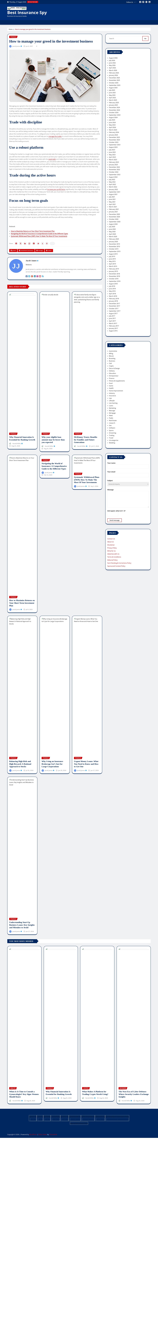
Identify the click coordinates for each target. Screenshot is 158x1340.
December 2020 (114, 214)
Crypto (111, 366)
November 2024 (114, 110)
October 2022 (113, 172)
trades (50, 250)
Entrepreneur (113, 376)
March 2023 (113, 160)
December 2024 (114, 107)
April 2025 (112, 98)
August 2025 (113, 88)
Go (145, 39)
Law (110, 398)
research (112, 423)
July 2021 (112, 197)
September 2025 (114, 85)
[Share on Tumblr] (42, 243)
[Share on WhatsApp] (29, 243)
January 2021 (113, 212)
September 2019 (114, 251)
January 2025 (113, 105)
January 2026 (113, 75)
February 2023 (114, 162)
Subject (110, 481)
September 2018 (114, 281)
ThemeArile (53, 1134)
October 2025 (113, 83)
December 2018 (114, 274)
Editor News (42, 1134)
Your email (111, 472)
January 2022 (113, 189)
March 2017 (113, 323)
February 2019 (114, 269)
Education (112, 373)
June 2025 (112, 93)
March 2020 (113, 237)
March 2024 (113, 130)
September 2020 (114, 222)
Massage (112, 411)
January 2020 (113, 242)
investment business (26, 250)
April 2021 (112, 204)
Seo (110, 425)
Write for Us (111, 551)
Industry (112, 393)
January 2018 (113, 301)
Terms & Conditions (114, 557)
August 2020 (113, 224)
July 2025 (112, 90)
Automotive (113, 351)
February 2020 (114, 239)
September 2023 (114, 145)
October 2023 (113, 142)
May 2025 (112, 95)
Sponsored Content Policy (116, 566)
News (111, 415)
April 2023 (112, 157)
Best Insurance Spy (27, 12)
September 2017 (114, 311)
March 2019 (113, 266)
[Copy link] (52, 243)
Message (110, 490)
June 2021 (112, 199)
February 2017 (114, 326)
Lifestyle (112, 401)
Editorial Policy (112, 560)
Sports (111, 430)
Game (111, 386)
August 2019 (113, 254)
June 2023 (112, 152)
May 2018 (112, 291)
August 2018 (113, 284)
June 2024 (112, 122)
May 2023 (112, 155)
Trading (111, 435)
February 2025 (114, 103)
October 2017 (113, 309)
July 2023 (112, 150)
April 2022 (112, 184)
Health (111, 388)
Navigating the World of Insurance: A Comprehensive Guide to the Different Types (39, 234)
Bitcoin (111, 356)
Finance (111, 378)
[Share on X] (20, 243)
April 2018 (112, 294)
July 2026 (112, 60)
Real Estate (113, 421)
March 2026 (113, 70)
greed (14, 250)
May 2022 (112, 182)
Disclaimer (111, 545)
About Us (110, 542)
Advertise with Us (113, 554)
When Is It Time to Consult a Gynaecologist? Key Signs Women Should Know (24, 1094)
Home (11, 29)
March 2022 (113, 187)
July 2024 (112, 120)
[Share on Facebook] (16, 243)
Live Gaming (113, 403)
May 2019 (112, 261)
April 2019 (112, 264)
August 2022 (113, 177)
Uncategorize (113, 440)
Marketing (112, 408)
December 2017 (114, 304)
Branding (112, 358)
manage (40, 250)
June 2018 (112, 289)
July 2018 (112, 286)
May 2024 (112, 125)
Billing (111, 354)
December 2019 (114, 244)
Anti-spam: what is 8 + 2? (116, 511)
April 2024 (112, 127)
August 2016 (113, 331)
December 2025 (114, 78)
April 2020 (112, 234)
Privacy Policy (112, 548)
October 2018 (113, 279)
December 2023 (114, 137)
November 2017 (114, 306)
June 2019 (112, 259)
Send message (115, 520)
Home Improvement (116, 391)
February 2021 (114, 209)
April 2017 (112, 321)
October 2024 (113, 113)
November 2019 (114, 246)
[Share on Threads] (47, 243)
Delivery (112, 371)
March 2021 (113, 207)
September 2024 (114, 115)
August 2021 (113, 194)
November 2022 (114, 170)
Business (112, 361)
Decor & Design (114, 368)
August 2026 (113, 58)
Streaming (112, 433)
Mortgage (112, 413)
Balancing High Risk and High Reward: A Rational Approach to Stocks (20, 764)
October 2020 (113, 219)
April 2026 (112, 68)
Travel (111, 438)
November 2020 (114, 217)
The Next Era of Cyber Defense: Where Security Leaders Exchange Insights (134, 1094)
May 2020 (112, 232)
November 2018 (114, 276)
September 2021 (114, 192)
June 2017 (112, 318)
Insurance (112, 396)
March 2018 (113, 296)
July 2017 (112, 316)
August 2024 (113, 117)
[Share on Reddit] (38, 243)
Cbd (110, 363)
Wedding (112, 443)
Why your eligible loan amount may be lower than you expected (53, 439)
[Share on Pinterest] (33, 243)
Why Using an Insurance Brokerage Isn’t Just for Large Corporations (52, 764)
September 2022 (114, 175)
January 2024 (113, 135)
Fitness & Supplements (117, 381)
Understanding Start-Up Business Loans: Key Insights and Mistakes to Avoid (22, 925)
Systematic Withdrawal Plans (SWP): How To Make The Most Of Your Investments (39, 236)
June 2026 (112, 63)
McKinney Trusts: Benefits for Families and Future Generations (85, 439)
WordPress (33, 1134)
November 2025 (114, 80)
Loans (111, 406)
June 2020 (112, 229)
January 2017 (113, 328)
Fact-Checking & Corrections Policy (119, 563)
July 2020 (112, 227)
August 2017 (113, 313)
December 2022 (114, 167)
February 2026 (114, 73)
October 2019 (113, 249)
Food (110, 383)
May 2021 (112, 202)
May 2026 (112, 65)
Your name (111, 463)
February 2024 (114, 132)
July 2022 (112, 179)
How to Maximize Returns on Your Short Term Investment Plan (33, 231)
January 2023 (113, 165)
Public (111, 418)
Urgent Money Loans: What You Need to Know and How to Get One (86, 764)
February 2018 (114, 299)
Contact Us (111, 539)
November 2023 (114, 140)
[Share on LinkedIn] (25, 243)
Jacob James (16, 46)
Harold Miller (16, 443)
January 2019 (113, 271)
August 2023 (113, 147)
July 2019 (112, 256)
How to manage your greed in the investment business (32, 29)
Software (112, 428)
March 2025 (113, 100)
